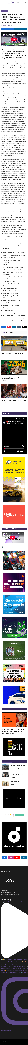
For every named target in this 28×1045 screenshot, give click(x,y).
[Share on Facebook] (7, 29)
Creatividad (5, 10)
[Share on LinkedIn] (20, 29)
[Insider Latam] (11, 2)
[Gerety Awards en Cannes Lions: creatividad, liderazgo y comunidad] (14, 391)
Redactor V (6, 25)
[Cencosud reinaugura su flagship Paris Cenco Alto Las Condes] (5, 783)
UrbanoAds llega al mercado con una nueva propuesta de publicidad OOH (18, 767)
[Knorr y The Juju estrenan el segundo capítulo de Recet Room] (14, 367)
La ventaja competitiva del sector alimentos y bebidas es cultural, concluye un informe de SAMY (13, 731)
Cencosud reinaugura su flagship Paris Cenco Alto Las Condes (18, 783)
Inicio (2, 6)
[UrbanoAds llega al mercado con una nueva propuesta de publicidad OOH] (5, 767)
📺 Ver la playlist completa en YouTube (11, 547)
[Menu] (2, 2)
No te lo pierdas (7, 761)
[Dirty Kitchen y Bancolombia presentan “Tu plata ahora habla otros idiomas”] (14, 343)
